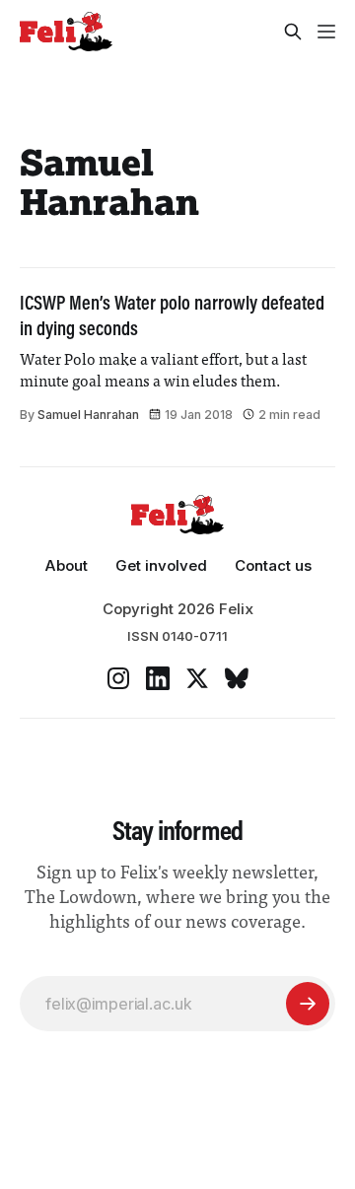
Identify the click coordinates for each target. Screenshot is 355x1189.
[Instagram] (118, 678)
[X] (197, 678)
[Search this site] (293, 31)
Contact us (273, 565)
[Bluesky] (236, 678)
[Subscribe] (307, 1003)
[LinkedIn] (158, 678)
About (66, 565)
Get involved (161, 565)
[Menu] (326, 31)
